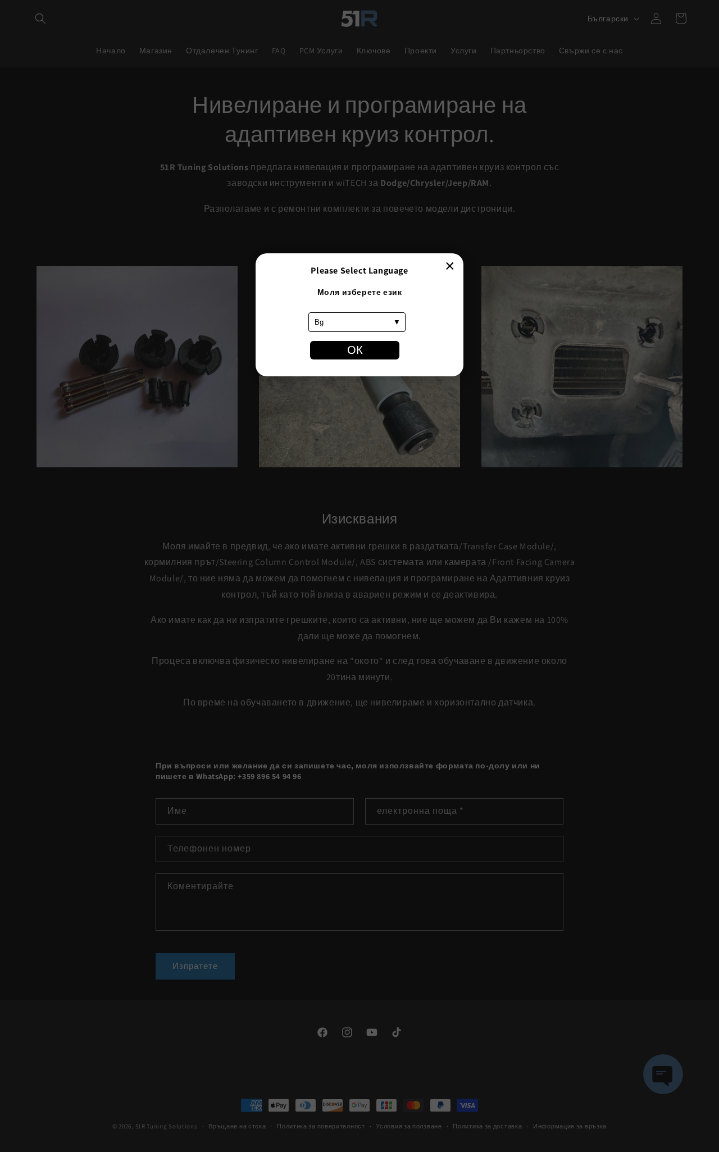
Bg (319, 322)
